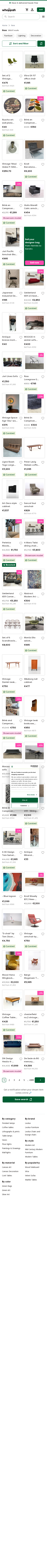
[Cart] (27, 9)
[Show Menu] (43, 16)
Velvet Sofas (30, 1175)
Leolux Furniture (32, 1127)
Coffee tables (8, 1127)
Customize (23, 805)
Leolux (28, 1123)
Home (4, 25)
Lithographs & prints (11, 1131)
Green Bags (7, 1186)
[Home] (12, 10)
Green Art (6, 1190)
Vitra (27, 1171)
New (13, 25)
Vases (4, 1140)
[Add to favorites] (21, 76)
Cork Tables (7, 1175)
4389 (32, 1080)
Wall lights (6, 1152)
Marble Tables (31, 1179)
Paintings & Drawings (11, 1148)
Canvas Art (6, 1167)
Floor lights (7, 1144)
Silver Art (6, 1194)
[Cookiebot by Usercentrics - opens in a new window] (31, 766)
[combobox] (23, 16)
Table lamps (7, 1135)
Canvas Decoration (10, 1171)
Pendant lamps (8, 1123)
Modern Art (30, 1145)
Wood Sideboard (32, 1167)
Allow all (24, 800)
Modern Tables (31, 1156)
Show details (31, 794)
